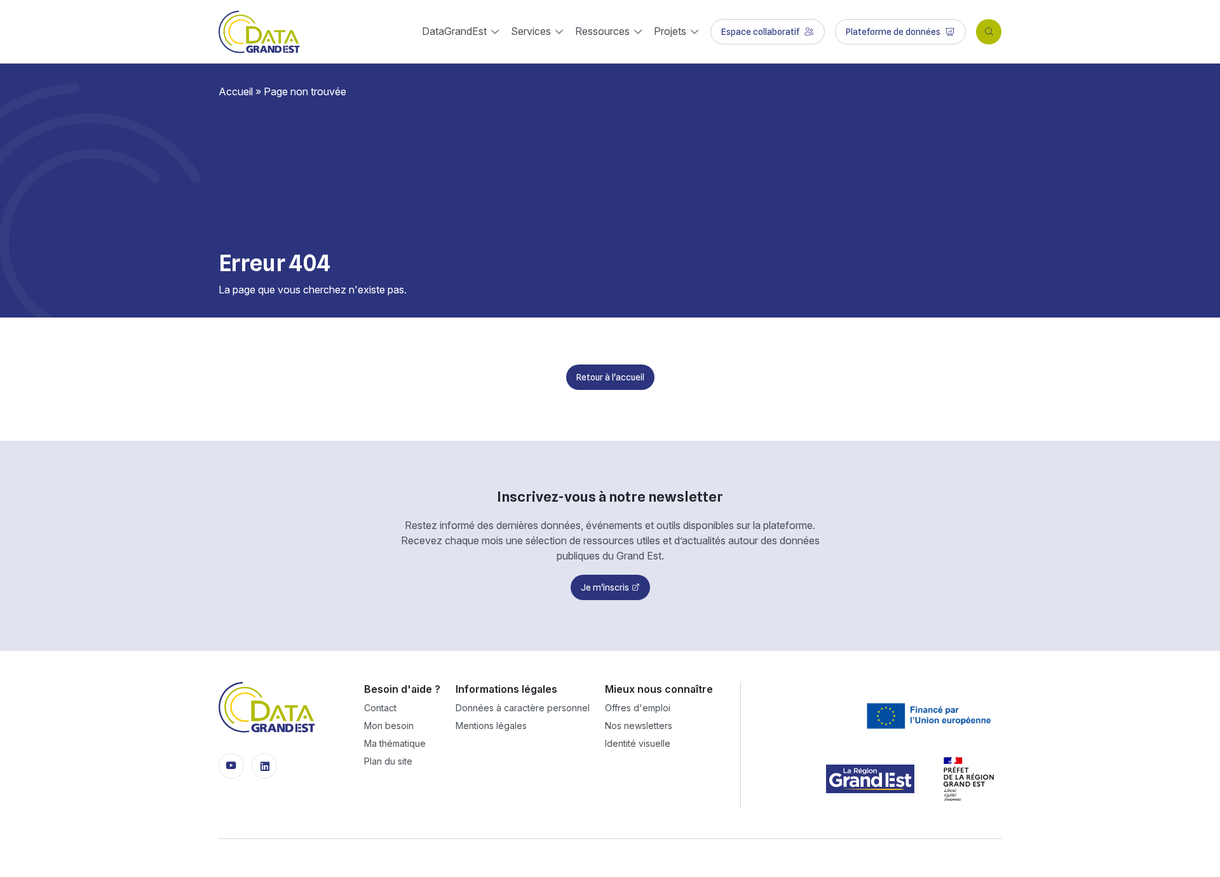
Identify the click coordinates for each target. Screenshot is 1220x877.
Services (531, 31)
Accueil (236, 91)
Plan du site (388, 761)
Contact (380, 707)
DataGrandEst (454, 31)
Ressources (602, 31)
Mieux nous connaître (659, 689)
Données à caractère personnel (523, 707)
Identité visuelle (637, 743)
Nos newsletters (638, 725)
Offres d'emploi (637, 707)
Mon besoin (389, 725)
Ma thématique (395, 743)
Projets (670, 31)
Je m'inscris (605, 587)
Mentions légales (491, 725)
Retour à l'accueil (610, 377)
